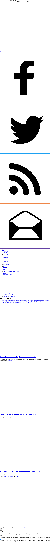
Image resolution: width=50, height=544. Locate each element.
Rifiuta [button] (23, 527)
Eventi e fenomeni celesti (6, 251)
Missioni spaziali (4, 256)
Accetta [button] (21, 527)
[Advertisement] (25, 280)
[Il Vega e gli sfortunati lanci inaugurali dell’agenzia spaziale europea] (25, 412)
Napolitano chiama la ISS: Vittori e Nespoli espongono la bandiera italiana (20, 471)
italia (0, 51)
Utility (2, 259)
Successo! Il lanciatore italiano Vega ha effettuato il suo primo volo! (18, 357)
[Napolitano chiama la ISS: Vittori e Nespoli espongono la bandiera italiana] (25, 469)
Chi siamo (4, 269)
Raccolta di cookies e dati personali (7, 274)
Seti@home (4, 258)
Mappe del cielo (5, 255)
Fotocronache (4, 265)
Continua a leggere (10, 360)
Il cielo (2, 253)
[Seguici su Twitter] (25, 153)
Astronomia (3, 250)
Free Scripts (4, 262)
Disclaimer (4, 273)
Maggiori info (26, 527)
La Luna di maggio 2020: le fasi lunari (8, 294)
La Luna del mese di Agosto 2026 (7, 289)
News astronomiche (15, 361)
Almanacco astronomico (6, 254)
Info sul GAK (9, 1)
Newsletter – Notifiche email (6, 272)
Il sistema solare (5, 252)
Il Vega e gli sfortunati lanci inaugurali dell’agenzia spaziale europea (18, 414)
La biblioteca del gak (5, 261)
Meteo (4, 263)
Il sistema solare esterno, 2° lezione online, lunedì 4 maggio (10, 293)
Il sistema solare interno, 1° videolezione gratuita (9, 296)
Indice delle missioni (5, 257)
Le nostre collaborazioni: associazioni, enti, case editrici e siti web (11, 271)
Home (1, 50)
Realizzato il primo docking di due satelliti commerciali (10, 295)
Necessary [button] (1, 535)
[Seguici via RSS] (25, 203)
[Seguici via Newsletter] (25, 248)
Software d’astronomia (6, 264)
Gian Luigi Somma (22, 361)
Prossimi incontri (5, 267)
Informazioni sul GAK (6, 268)
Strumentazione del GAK (6, 270)
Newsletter (4, 266)
